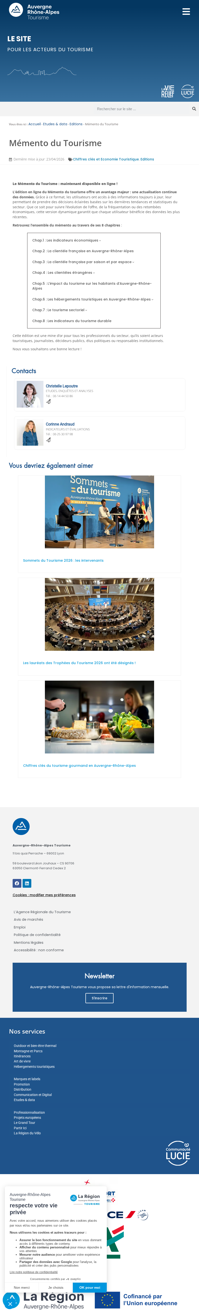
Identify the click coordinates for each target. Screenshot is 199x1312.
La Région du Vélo (27, 1133)
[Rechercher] (194, 109)
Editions (76, 124)
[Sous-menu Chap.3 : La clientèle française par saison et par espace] (133, 262)
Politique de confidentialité (37, 934)
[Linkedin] (27, 883)
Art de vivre (22, 1061)
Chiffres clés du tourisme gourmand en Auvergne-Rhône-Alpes (79, 765)
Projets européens (27, 1118)
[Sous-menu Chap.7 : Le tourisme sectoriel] (86, 310)
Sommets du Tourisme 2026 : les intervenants (63, 560)
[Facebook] (17, 883)
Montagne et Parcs (28, 1051)
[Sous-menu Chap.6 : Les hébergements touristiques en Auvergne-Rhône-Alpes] (152, 299)
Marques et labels (27, 1079)
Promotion (22, 1084)
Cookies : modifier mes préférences (44, 895)
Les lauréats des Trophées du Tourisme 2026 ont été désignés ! (79, 662)
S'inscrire (99, 998)
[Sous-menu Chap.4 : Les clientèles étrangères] (94, 273)
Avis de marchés (28, 919)
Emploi (19, 927)
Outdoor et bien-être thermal (35, 1046)
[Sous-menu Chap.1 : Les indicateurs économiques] (100, 240)
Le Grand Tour (24, 1123)
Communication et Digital (33, 1095)
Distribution (22, 1089)
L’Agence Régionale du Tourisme (42, 912)
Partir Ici (20, 1128)
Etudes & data (55, 124)
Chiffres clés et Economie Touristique (106, 159)
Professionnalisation (29, 1112)
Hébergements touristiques (34, 1067)
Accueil (34, 124)
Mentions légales (28, 942)
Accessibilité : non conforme (39, 950)
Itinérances (22, 1056)
